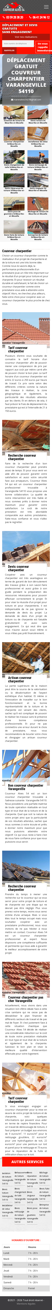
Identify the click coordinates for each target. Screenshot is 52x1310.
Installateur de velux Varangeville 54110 (7, 1210)
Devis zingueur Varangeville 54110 (32, 1197)
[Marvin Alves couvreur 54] (14, 7)
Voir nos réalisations (26, 36)
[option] (14, 115)
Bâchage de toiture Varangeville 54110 (44, 1177)
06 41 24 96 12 (41, 17)
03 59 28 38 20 (14, 17)
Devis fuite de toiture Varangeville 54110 (44, 1193)
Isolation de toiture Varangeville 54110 (7, 1178)
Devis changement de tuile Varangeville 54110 (20, 1195)
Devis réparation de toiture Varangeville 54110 (32, 1179)
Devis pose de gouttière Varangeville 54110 (32, 1215)
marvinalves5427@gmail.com (27, 99)
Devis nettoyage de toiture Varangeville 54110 (20, 1215)
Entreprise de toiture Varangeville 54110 (44, 1209)
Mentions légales (26, 1303)
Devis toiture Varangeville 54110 (7, 1194)
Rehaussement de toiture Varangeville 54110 (20, 1177)
